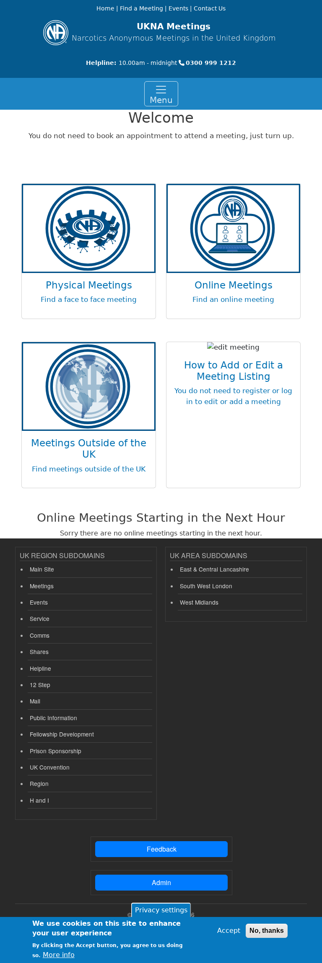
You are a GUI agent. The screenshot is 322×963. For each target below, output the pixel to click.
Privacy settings (161, 910)
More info (59, 955)
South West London (206, 586)
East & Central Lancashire (214, 569)
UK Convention (50, 767)
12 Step (40, 684)
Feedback (162, 849)
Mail (35, 701)
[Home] (56, 32)
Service (39, 618)
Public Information (53, 717)
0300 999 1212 (211, 62)
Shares (39, 651)
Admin (161, 882)
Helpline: (101, 62)
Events (39, 602)
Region (39, 783)
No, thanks (266, 930)
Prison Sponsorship (55, 751)
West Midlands (199, 602)
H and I (39, 800)
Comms (39, 635)
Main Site (42, 569)
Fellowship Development (62, 734)
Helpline (40, 668)
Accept (228, 931)
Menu (161, 100)
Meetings (42, 586)
